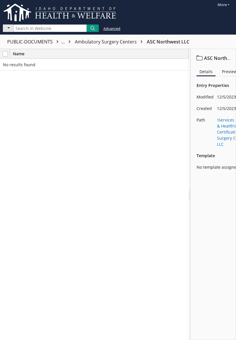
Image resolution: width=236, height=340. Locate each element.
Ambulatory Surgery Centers (106, 42)
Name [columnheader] (18, 53)
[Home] (61, 11)
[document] (213, 194)
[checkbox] (5, 54)
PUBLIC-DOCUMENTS (36, 42)
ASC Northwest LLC (168, 42)
